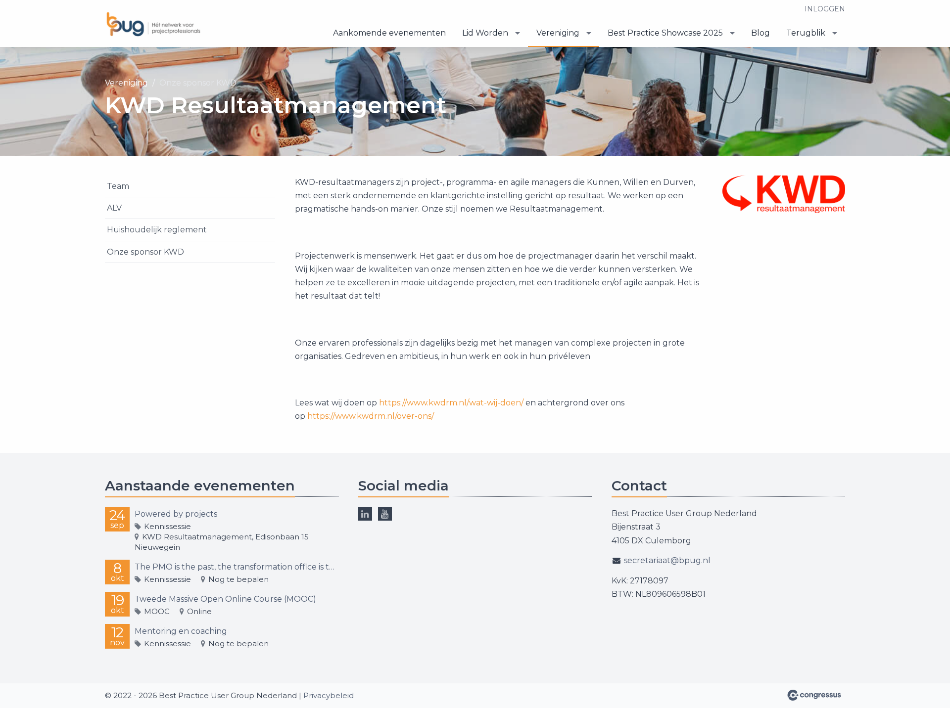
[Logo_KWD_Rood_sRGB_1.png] (783, 194)
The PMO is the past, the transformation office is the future (236, 567)
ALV (114, 208)
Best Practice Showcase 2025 (665, 33)
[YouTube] (385, 514)
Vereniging (557, 33)
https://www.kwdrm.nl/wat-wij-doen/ (451, 402)
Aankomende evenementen (389, 33)
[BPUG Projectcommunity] (154, 24)
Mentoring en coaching (181, 631)
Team (118, 186)
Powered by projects (176, 514)
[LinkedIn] (365, 514)
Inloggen (825, 8)
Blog (760, 33)
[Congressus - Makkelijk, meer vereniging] (814, 695)
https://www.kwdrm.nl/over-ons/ (370, 416)
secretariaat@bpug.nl (667, 560)
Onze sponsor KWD (145, 252)
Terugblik (805, 33)
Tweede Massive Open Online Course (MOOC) (225, 599)
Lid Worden (485, 33)
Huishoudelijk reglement (157, 229)
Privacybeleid (328, 695)
